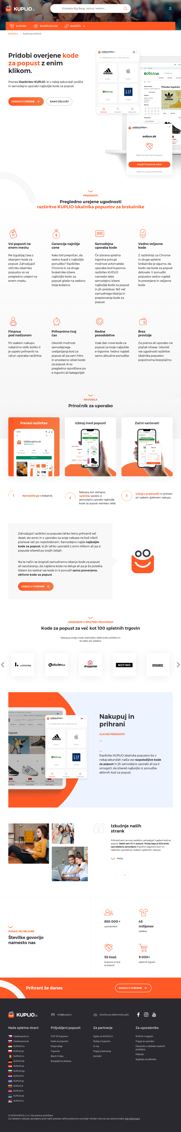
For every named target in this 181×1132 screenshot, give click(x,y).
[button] (125, 875)
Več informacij (132, 1118)
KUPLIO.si (13, 34)
